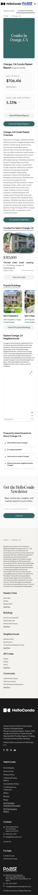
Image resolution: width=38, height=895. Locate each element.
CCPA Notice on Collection (9, 788)
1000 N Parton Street (10, 678)
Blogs (5, 800)
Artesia (5, 601)
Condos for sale (8, 856)
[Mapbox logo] (8, 419)
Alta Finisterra (8, 642)
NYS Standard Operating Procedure (11, 804)
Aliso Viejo (6, 598)
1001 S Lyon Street (9, 681)
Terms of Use (8, 771)
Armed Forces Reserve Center (13, 645)
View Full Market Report (19, 124)
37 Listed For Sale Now (19, 219)
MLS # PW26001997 (12, 293)
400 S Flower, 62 (9, 268)
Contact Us (7, 841)
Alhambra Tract (8, 639)
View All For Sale (19, 277)
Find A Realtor (8, 768)
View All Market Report (19, 115)
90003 (5, 662)
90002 (5, 659)
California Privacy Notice (10, 779)
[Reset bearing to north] (32, 418)
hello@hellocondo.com (14, 837)
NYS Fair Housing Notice (10, 810)
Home (5, 16)
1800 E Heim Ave (9, 621)
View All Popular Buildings (19, 327)
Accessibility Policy (11, 784)
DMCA (5, 793)
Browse (6, 796)
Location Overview (25, 10)
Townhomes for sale (10, 859)
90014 (5, 665)
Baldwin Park (7, 604)
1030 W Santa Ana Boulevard (13, 684)
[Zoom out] (32, 415)
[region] (19, 395)
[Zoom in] (32, 412)
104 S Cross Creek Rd (10, 618)
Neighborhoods (8, 11)
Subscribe (19, 516)
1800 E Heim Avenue (10, 623)
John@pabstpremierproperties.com (18, 886)
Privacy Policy (8, 774)
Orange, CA (16, 16)
